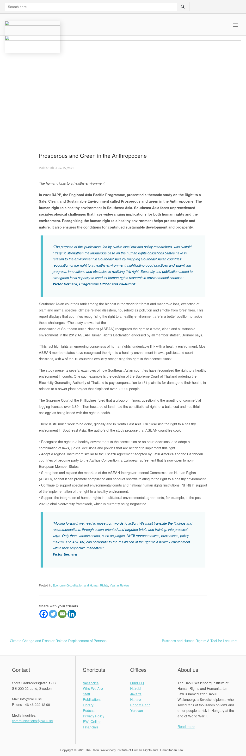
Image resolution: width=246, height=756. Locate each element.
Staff (86, 693)
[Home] (32, 36)
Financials (90, 726)
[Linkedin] (72, 614)
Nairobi (135, 688)
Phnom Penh (140, 704)
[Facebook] (43, 614)
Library (88, 704)
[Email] (62, 614)
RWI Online (91, 721)
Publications (92, 699)
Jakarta (135, 693)
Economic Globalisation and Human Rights (80, 585)
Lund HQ (137, 682)
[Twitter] (53, 614)
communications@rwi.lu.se (32, 720)
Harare (135, 699)
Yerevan (136, 710)
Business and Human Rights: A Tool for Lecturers (199, 640)
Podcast (89, 710)
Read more (186, 726)
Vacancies (90, 682)
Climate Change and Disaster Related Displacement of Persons (58, 640)
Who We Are (93, 688)
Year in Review (119, 585)
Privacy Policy (93, 715)
